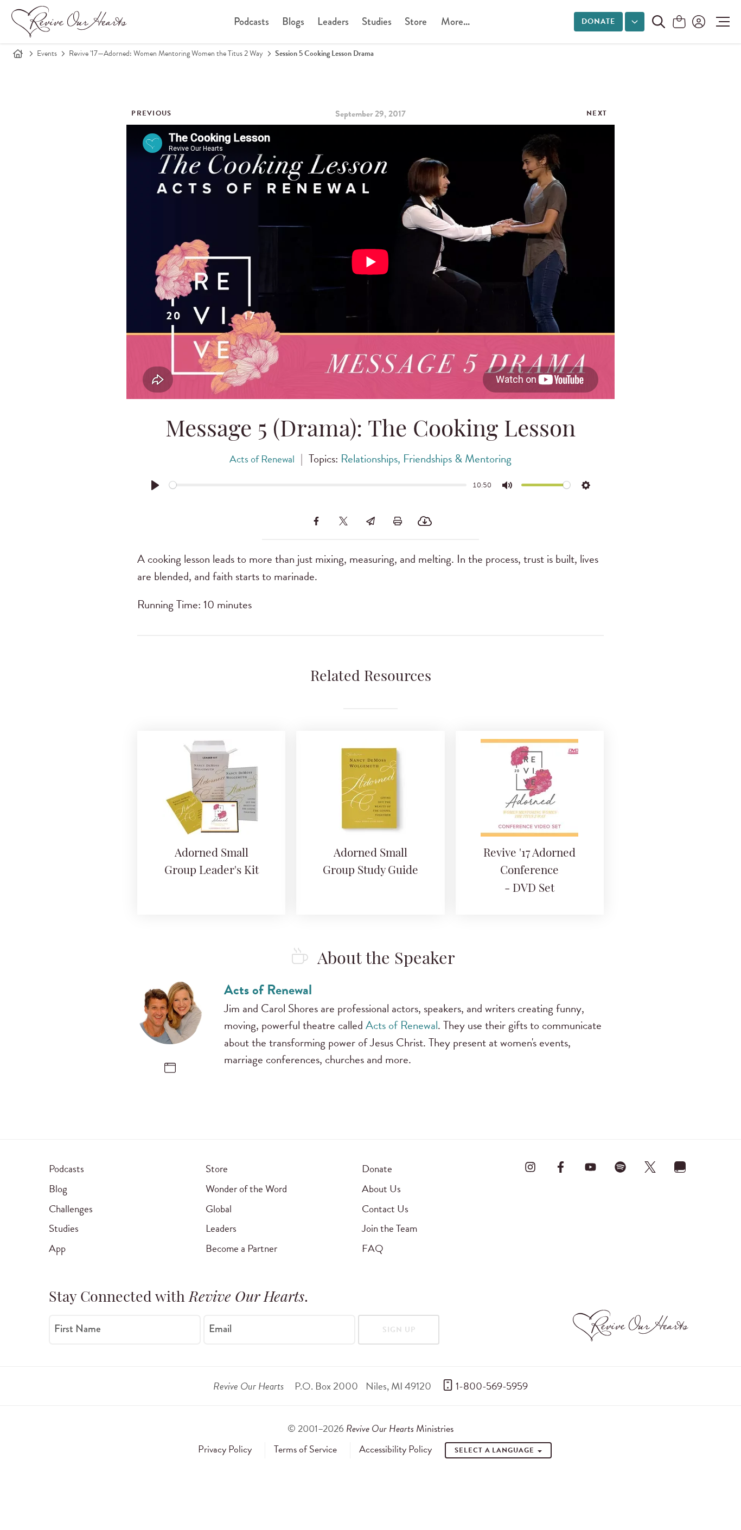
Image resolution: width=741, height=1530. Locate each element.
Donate (598, 21)
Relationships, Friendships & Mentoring (426, 458)
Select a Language (495, 1450)
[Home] (18, 53)
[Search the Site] (658, 22)
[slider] (318, 485)
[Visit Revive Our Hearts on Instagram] (530, 1167)
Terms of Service (305, 1449)
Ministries (399, 1428)
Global (219, 1209)
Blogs (293, 21)
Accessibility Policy (395, 1449)
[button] (720, 21)
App (57, 1248)
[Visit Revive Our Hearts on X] (650, 1167)
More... (455, 21)
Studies (377, 21)
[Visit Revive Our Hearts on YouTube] (590, 1167)
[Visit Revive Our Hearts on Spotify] (620, 1167)
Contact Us (385, 1209)
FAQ (373, 1248)
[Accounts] (697, 21)
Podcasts (251, 21)
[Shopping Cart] (679, 22)
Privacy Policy (225, 1449)
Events (47, 53)
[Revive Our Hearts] (71, 21)
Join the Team (389, 1228)
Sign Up (399, 1329)
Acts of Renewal (262, 459)
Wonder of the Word (246, 1189)
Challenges (71, 1209)
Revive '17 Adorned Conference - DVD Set (529, 871)
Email (220, 1329)
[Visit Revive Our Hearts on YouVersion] (680, 1167)
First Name (77, 1329)
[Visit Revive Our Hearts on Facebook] (560, 1167)
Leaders (333, 21)
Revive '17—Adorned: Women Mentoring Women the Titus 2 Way (166, 53)
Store (416, 21)
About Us (381, 1189)
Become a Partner (241, 1248)
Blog (58, 1189)
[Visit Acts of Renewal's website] (170, 1068)
